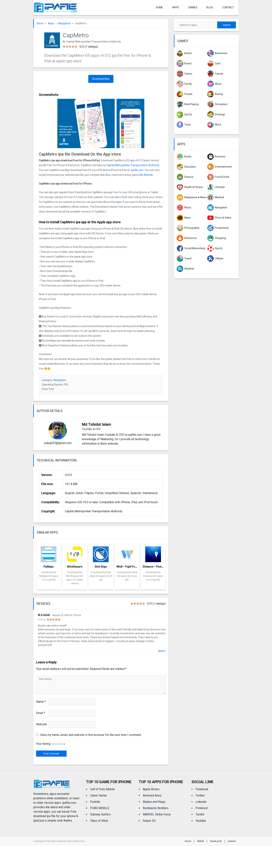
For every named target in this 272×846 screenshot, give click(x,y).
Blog (209, 7)
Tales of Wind (99, 820)
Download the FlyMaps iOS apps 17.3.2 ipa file (48, 576)
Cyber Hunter (98, 795)
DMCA (200, 841)
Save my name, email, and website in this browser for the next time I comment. (91, 735)
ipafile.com (137, 170)
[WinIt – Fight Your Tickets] (127, 553)
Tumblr (200, 814)
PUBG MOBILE (99, 808)
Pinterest (202, 808)
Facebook (202, 789)
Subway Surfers (100, 814)
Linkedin (201, 802)
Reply (162, 651)
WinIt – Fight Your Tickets (132, 566)
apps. (119, 201)
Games (192, 7)
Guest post (216, 841)
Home (159, 7)
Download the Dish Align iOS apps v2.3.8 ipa (101, 576)
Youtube (201, 820)
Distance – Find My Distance (160, 566)
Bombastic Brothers (156, 808)
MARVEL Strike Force (157, 814)
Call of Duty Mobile (102, 789)
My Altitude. (146, 174)
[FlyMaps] (48, 553)
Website (41, 724)
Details (49, 587)
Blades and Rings (154, 802)
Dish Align (101, 566)
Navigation (64, 23)
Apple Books (151, 789)
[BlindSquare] (75, 553)
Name (41, 701)
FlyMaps (48, 566)
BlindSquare (74, 566)
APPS (175, 7)
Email (40, 713)
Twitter (200, 795)
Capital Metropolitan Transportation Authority (132, 165)
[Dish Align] (101, 553)
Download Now (101, 78)
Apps (51, 23)
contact (228, 7)
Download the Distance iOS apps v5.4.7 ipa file (153, 576)
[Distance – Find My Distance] (153, 553)
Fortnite (95, 802)
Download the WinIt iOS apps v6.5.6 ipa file (127, 576)
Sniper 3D (149, 820)
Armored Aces (152, 795)
